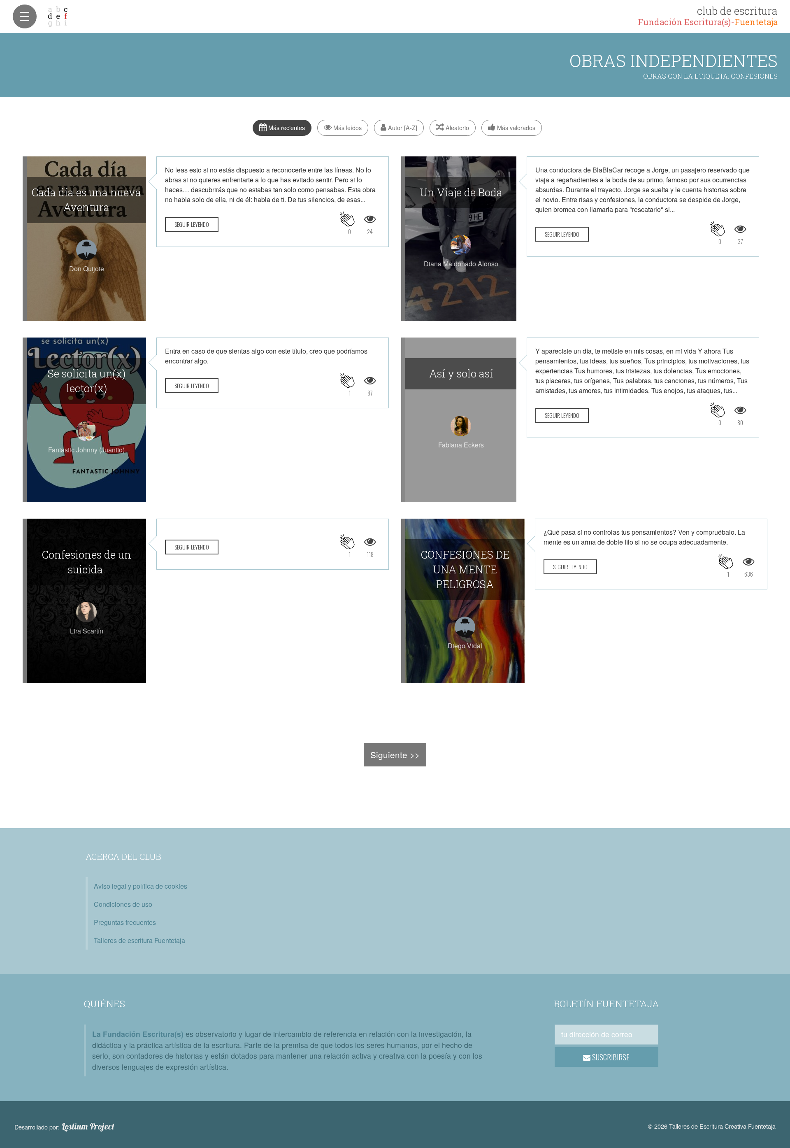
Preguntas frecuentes (125, 922)
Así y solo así (461, 373)
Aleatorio (456, 127)
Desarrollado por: (64, 1127)
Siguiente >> (395, 754)
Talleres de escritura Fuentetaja (139, 940)
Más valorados (515, 127)
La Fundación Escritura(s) (138, 1034)
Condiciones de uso (123, 904)
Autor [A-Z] (401, 127)
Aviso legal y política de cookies (140, 886)
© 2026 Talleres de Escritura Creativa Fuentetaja (712, 1126)
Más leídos (347, 127)
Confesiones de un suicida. (86, 561)
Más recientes (286, 127)
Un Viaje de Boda (461, 192)
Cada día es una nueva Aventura (86, 199)
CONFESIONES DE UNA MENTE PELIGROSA (465, 569)
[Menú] (24, 16)
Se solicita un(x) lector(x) (86, 380)
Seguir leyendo (191, 224)
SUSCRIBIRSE (610, 1057)
